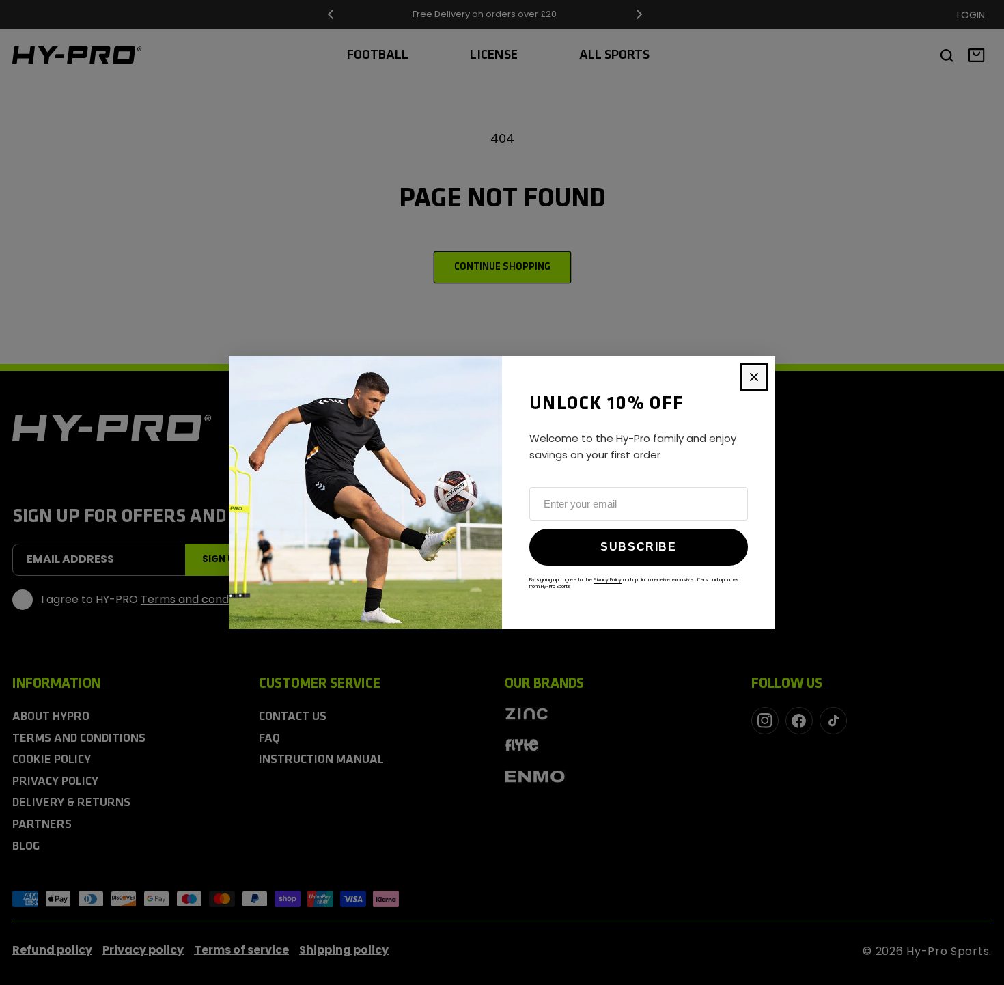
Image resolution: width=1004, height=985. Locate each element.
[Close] (754, 377)
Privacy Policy (608, 580)
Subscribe (638, 547)
